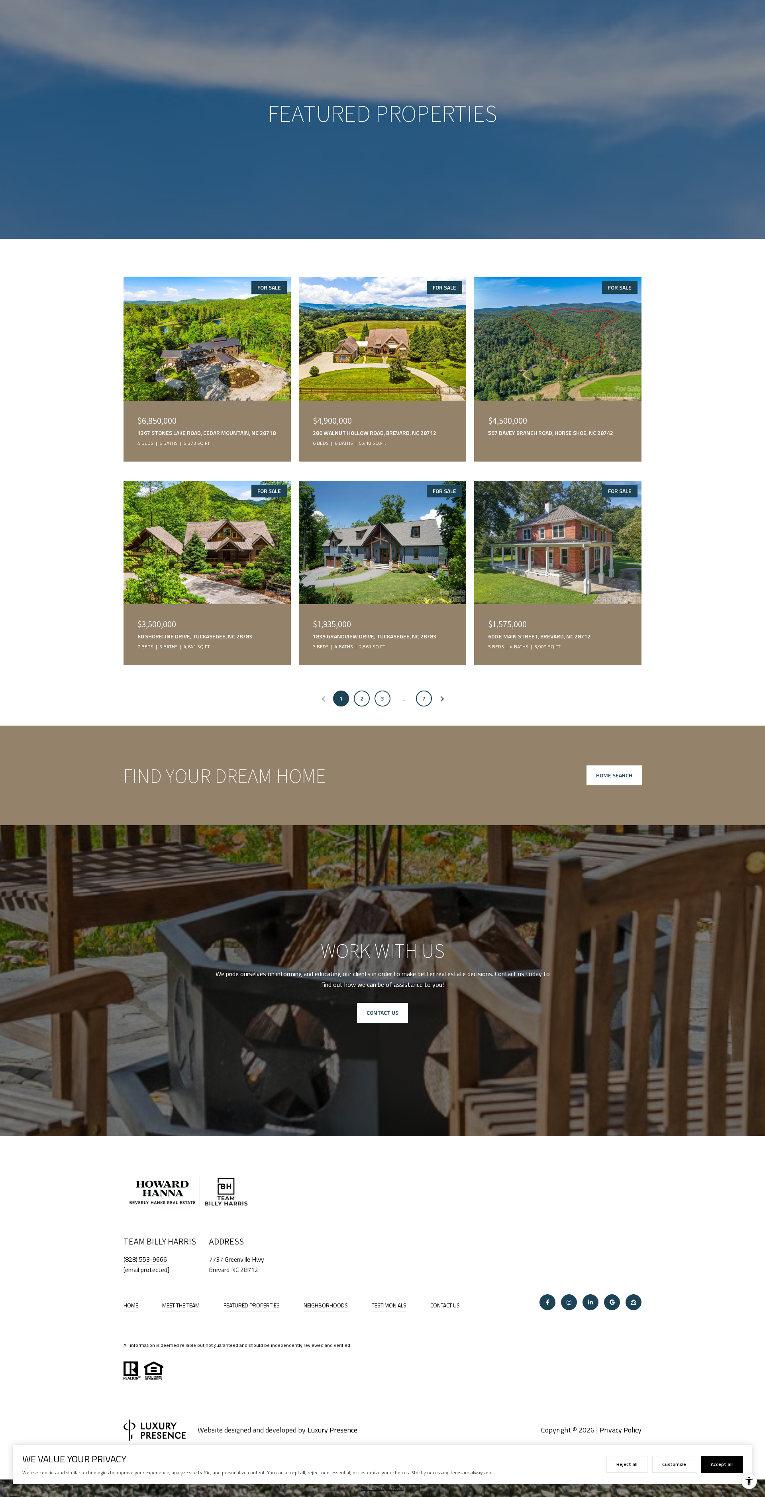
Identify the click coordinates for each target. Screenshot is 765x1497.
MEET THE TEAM (181, 1305)
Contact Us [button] (382, 1012)
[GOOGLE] (612, 1302)
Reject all (627, 1464)
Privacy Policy (620, 1430)
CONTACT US (445, 1305)
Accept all (722, 1464)
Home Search (614, 775)
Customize (674, 1464)
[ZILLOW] (633, 1302)
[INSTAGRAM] (569, 1302)
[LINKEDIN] (590, 1302)
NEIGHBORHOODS (326, 1305)
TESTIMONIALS (389, 1305)
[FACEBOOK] (547, 1302)
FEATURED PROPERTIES (252, 1305)
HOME (131, 1305)
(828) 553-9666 (145, 1259)
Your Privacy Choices (382, 1488)
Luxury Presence (332, 1430)
